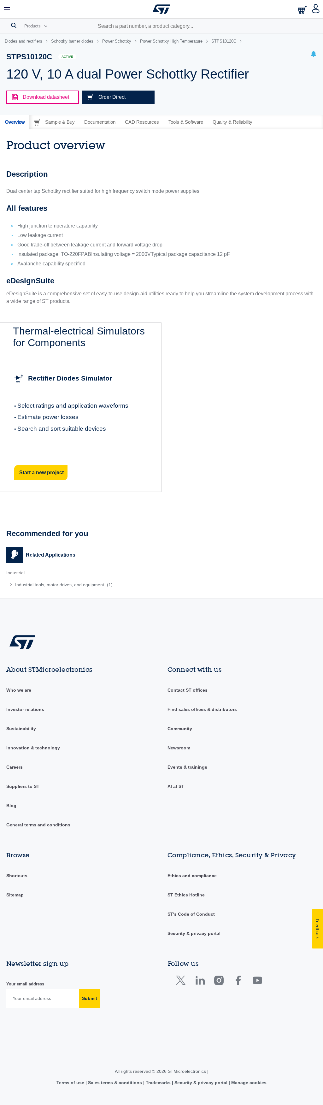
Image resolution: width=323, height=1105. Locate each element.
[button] (7, 9)
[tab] (14, 122)
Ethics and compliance (192, 875)
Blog (11, 805)
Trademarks (158, 1082)
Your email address (25, 984)
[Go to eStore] (303, 10)
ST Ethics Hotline (186, 894)
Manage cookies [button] (248, 1082)
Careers (14, 767)
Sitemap (15, 894)
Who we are (18, 690)
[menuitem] (70, 584)
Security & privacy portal (193, 933)
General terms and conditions (38, 824)
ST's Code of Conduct (191, 914)
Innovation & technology (33, 747)
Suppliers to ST (22, 786)
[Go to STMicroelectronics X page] (182, 982)
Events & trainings (187, 767)
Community (179, 728)
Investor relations (25, 709)
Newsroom (178, 747)
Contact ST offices (187, 690)
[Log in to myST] (316, 9)
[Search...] (13, 25)
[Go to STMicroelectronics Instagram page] (218, 982)
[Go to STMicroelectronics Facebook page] (238, 982)
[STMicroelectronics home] (161, 9)
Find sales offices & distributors (202, 709)
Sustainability (21, 728)
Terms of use (70, 1082)
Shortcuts (16, 875)
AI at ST (175, 786)
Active (67, 56)
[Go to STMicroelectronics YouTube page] (257, 982)
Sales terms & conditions (115, 1082)
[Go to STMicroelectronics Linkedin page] (199, 982)
